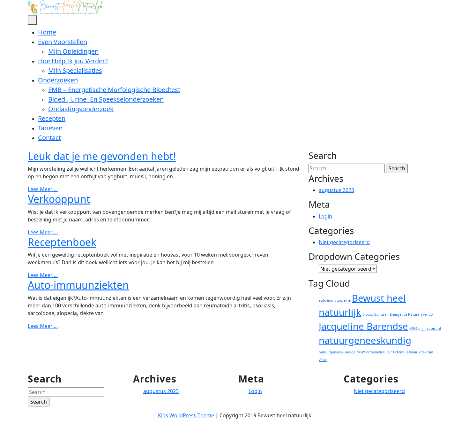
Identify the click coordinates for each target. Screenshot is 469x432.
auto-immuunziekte (335, 300)
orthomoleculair (379, 352)
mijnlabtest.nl (429, 328)
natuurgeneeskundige (337, 352)
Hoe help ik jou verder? (73, 61)
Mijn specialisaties (75, 70)
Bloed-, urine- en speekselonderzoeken (106, 99)
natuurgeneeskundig (365, 340)
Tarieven (50, 128)
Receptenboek (62, 242)
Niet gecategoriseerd (344, 242)
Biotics (367, 314)
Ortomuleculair (405, 352)
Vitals (323, 360)
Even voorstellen (62, 41)
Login (325, 216)
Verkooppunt (59, 199)
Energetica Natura (404, 314)
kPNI (413, 328)
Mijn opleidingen (73, 51)
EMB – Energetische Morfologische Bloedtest (114, 89)
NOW (361, 352)
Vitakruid (426, 352)
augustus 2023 (336, 190)
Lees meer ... (45, 189)
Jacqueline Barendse (363, 326)
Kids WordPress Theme (186, 415)
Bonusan (381, 314)
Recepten (51, 118)
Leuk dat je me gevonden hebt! (102, 156)
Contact (49, 137)
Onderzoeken (58, 80)
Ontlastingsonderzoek (81, 108)
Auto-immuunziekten (78, 285)
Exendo (427, 314)
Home (47, 32)
